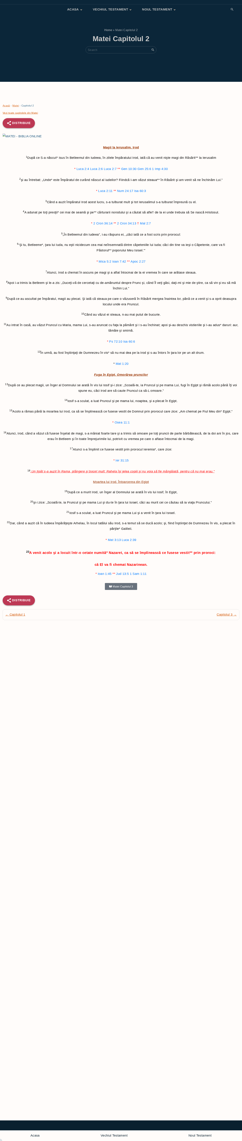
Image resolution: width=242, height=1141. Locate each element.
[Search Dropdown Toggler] (232, 9)
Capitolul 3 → (227, 614)
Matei (15, 105)
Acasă (6, 105)
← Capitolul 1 (15, 614)
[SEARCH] (152, 49)
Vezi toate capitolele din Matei (20, 112)
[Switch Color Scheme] (238, 9)
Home (108, 30)
